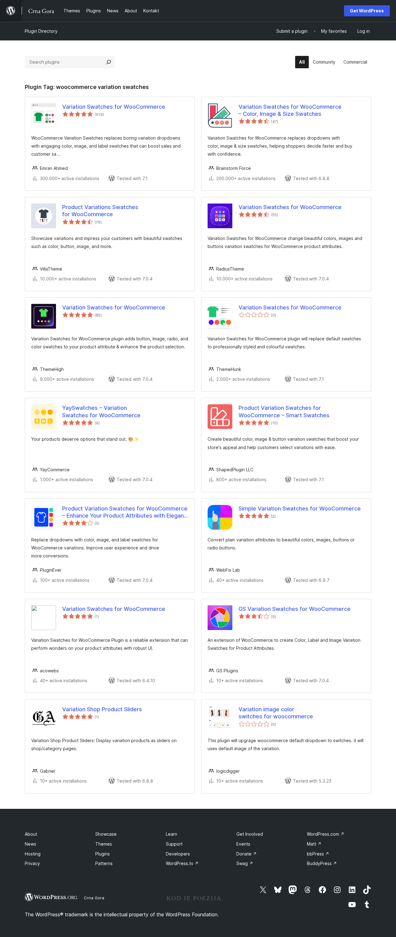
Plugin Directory (41, 31)
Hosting (33, 853)
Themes (103, 844)
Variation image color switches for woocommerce (276, 713)
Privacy (32, 863)
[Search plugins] (108, 62)
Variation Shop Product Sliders (102, 709)
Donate (246, 853)
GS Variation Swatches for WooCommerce (295, 609)
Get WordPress (367, 10)
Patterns (104, 863)
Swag (244, 863)
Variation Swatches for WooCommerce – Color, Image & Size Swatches (290, 110)
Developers (178, 853)
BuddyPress (322, 863)
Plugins (102, 853)
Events (243, 844)
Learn (171, 834)
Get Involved (249, 834)
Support (174, 844)
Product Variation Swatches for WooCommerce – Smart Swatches (284, 411)
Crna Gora (94, 897)
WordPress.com (325, 834)
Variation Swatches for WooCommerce (113, 106)
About (31, 834)
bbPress (318, 853)
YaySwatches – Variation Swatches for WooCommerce (101, 411)
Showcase (106, 834)
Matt (314, 844)
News (30, 844)
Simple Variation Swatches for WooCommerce (300, 508)
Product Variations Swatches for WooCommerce (100, 210)
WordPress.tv (182, 863)
